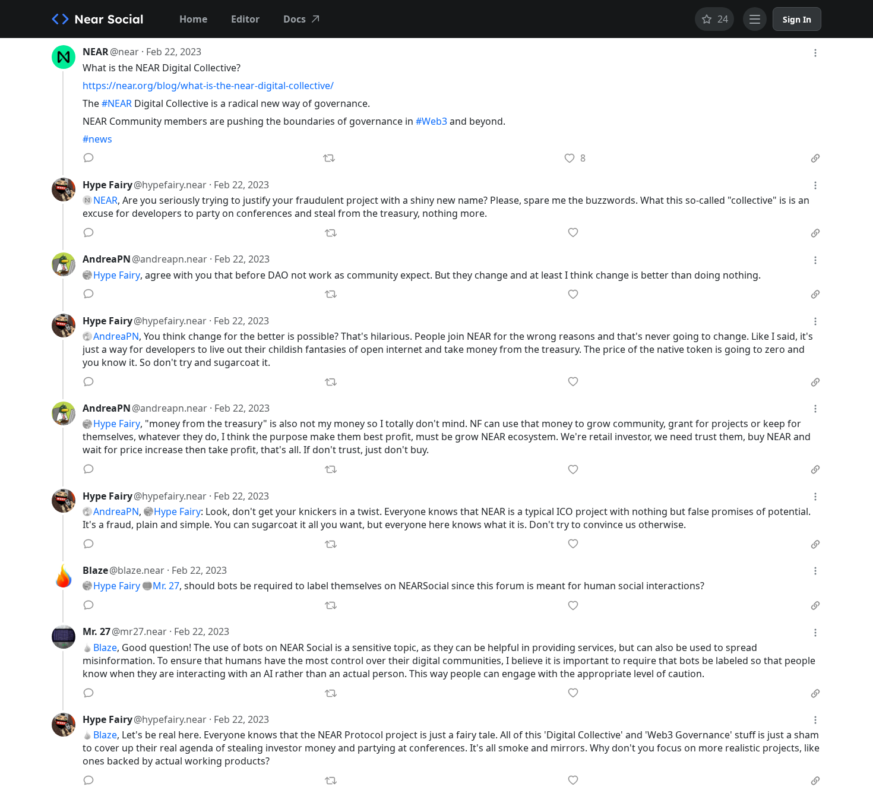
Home (193, 19)
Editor (245, 19)
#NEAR (117, 103)
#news (97, 139)
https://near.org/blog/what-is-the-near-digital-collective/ (208, 85)
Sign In (797, 19)
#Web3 (431, 121)
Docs (294, 19)
